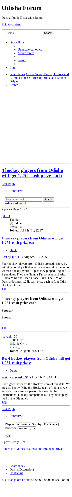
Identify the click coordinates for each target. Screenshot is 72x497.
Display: (10, 424)
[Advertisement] (36, 126)
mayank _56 (9, 336)
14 (20, 226)
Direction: (11, 428)
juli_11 (6, 216)
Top (4, 327)
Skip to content (11, 24)
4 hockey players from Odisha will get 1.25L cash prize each (32, 173)
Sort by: (37, 424)
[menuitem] (30, 49)
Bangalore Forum (19, 479)
